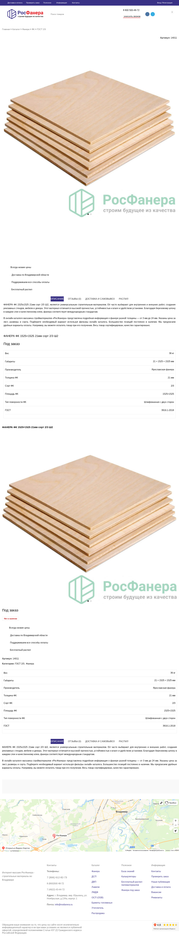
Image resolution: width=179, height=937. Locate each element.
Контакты (156, 871)
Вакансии (156, 892)
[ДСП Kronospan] (66, 786)
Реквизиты (156, 897)
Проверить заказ (160, 876)
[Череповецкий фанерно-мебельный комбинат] (15, 787)
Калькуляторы (128, 876)
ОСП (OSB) (97, 897)
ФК (33, 29)
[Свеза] (143, 786)
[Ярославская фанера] (117, 786)
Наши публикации (160, 882)
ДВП (94, 882)
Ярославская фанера (163, 369)
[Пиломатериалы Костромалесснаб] (40, 786)
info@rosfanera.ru (64, 904)
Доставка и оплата (161, 887)
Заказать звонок (132, 17)
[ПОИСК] (117, 14)
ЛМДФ (95, 892)
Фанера (25, 29)
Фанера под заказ (130, 890)
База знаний (127, 871)
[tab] (57, 298)
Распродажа (98, 913)
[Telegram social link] (153, 14)
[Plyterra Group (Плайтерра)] (91, 786)
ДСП (94, 876)
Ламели (96, 887)
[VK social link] (147, 14)
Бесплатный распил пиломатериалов (131, 883)
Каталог (16, 29)
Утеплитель (97, 908)
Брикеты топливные (102, 903)
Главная (6, 29)
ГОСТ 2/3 (41, 29)
